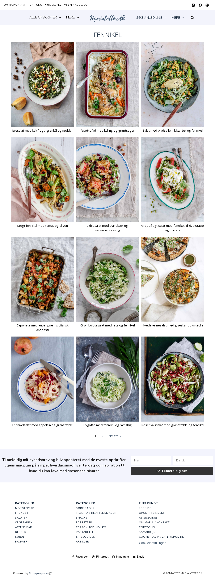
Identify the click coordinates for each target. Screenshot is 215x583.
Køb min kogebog (76, 5)
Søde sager (85, 508)
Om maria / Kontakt (154, 522)
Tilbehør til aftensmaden (96, 513)
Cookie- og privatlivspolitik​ (161, 536)
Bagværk (22, 541)
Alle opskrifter (43, 17)
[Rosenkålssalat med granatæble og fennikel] (172, 379)
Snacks (81, 517)
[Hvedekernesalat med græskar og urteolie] (172, 279)
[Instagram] (193, 5)
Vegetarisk (24, 522)
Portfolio (35, 5)
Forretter (84, 522)
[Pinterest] (207, 5)
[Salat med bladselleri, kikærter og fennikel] (172, 84)
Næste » (115, 436)
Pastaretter (86, 532)
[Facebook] (200, 5)
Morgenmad (24, 508)
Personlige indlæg (91, 527)
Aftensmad (23, 527)
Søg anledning (149, 17)
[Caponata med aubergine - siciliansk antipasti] (42, 279)
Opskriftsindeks (152, 513)
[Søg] (192, 17)
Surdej (20, 536)
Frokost (21, 513)
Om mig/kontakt (14, 5)
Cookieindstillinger (152, 543)
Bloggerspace (38, 573)
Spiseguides (85, 536)
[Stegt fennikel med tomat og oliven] (42, 179)
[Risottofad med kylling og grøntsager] (107, 84)
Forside (145, 508)
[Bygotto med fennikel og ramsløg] (107, 379)
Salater (21, 517)
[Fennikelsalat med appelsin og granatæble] (42, 379)
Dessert (21, 532)
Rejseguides (148, 517)
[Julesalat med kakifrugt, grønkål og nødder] (42, 84)
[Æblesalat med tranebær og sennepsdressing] (107, 179)
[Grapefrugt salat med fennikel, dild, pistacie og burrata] (172, 179)
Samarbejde (148, 532)
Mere (70, 17)
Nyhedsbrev (53, 5)
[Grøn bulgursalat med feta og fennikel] (107, 279)
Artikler (82, 541)
